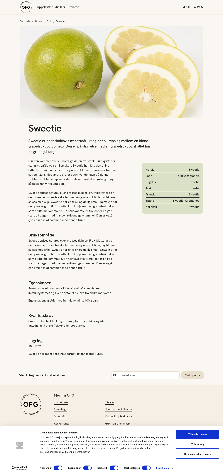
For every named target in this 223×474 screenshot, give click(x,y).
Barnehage (60, 409)
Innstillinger (162, 468)
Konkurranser (62, 423)
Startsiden (25, 21)
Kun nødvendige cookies (197, 454)
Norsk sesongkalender (118, 409)
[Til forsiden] (26, 7)
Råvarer (73, 7)
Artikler (60, 7)
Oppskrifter (45, 7)
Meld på (190, 375)
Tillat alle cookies (197, 434)
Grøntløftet (60, 416)
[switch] (87, 468)
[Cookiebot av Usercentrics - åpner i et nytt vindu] (19, 468)
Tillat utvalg (197, 444)
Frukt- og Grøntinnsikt (118, 423)
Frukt (50, 21)
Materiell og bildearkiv (118, 416)
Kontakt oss (61, 402)
